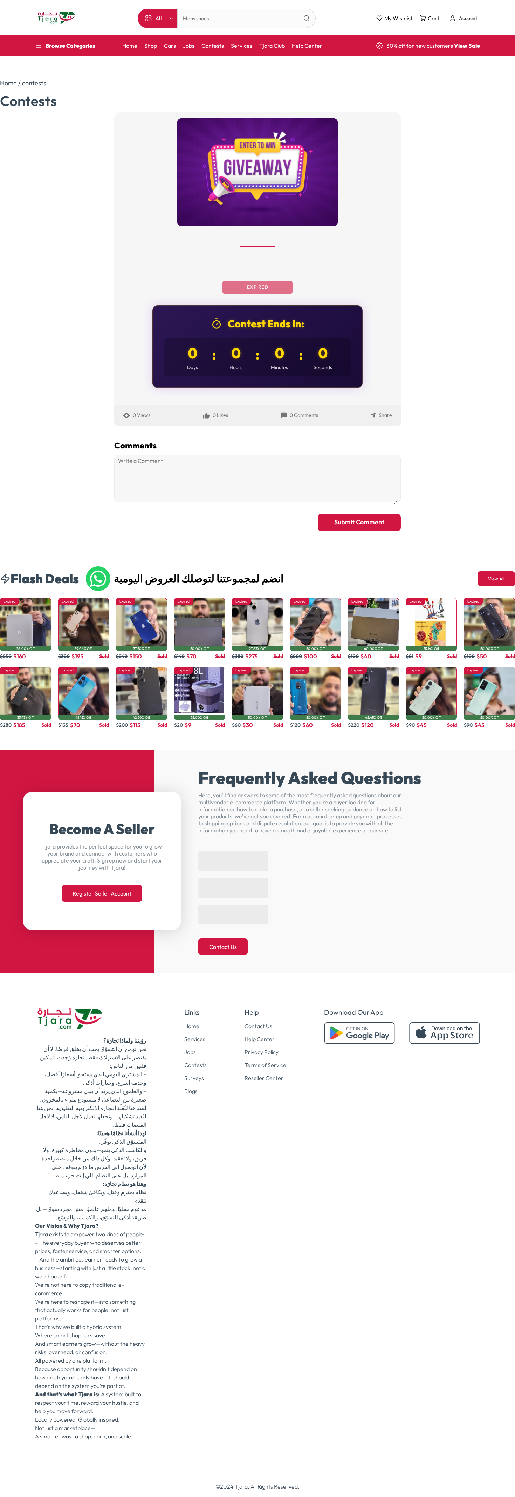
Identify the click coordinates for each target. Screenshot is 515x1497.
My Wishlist (398, 18)
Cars (170, 45)
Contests (212, 45)
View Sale (467, 45)
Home (129, 45)
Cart (433, 18)
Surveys (194, 1070)
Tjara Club (272, 45)
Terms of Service (265, 1058)
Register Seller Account (102, 889)
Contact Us (223, 939)
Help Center (307, 45)
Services (241, 45)
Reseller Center (264, 1070)
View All (496, 578)
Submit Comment (359, 522)
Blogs (191, 1083)
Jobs (188, 45)
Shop (150, 45)
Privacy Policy (262, 1045)
